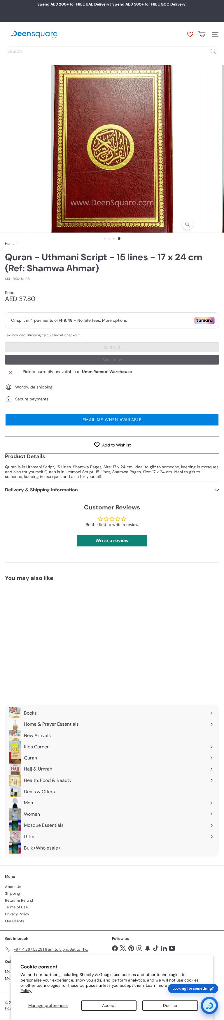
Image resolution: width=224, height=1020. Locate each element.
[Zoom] (187, 224)
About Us (13, 886)
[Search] (213, 51)
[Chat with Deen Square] (209, 1005)
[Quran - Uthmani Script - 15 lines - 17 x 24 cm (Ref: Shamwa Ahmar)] (41, 635)
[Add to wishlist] (67, 596)
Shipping (34, 335)
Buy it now (112, 359)
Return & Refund (19, 900)
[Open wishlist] (190, 34)
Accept (109, 1005)
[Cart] (202, 34)
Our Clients (14, 921)
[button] (112, 419)
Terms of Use (16, 907)
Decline (170, 1005)
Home (10, 244)
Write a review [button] (112, 540)
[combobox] (112, 51)
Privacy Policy (17, 914)
